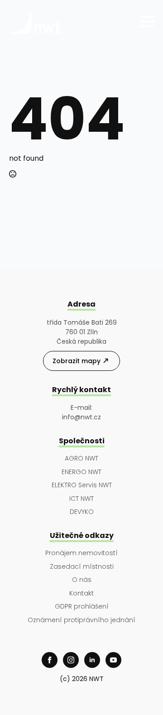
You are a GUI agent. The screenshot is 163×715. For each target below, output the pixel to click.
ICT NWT (81, 498)
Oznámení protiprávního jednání (81, 620)
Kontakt (81, 593)
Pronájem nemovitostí (81, 553)
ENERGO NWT (81, 472)
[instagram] (71, 660)
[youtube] (113, 660)
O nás (81, 580)
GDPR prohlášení (82, 606)
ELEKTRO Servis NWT (82, 485)
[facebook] (50, 660)
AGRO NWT (81, 458)
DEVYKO (82, 512)
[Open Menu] (147, 21)
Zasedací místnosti (82, 566)
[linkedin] (92, 660)
